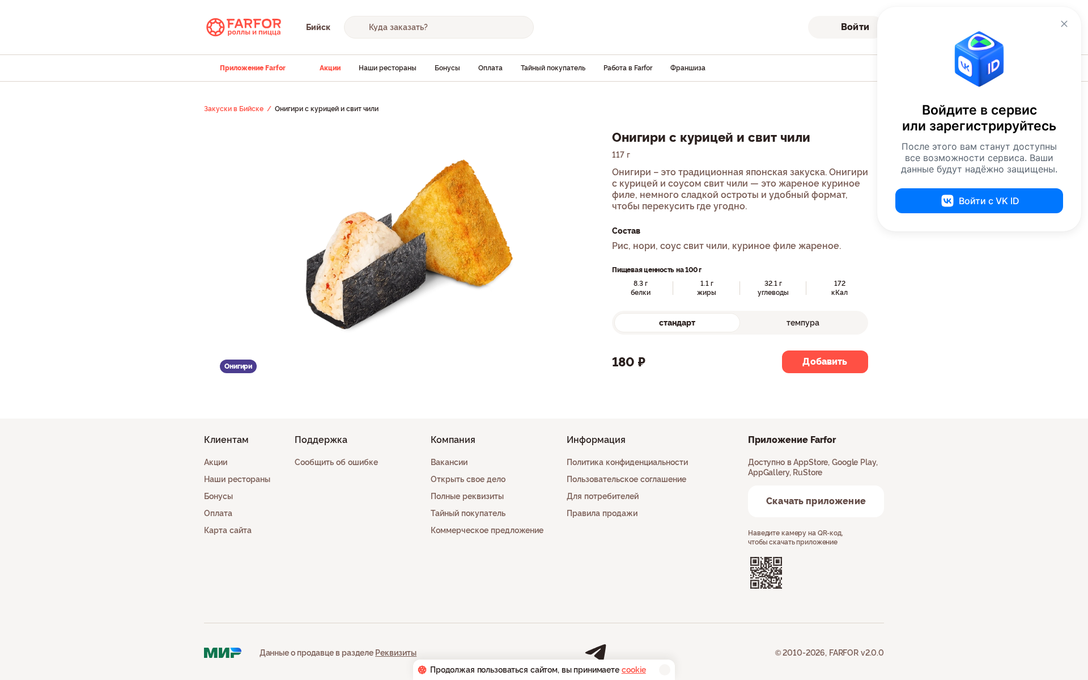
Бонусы (447, 68)
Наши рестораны (387, 68)
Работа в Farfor (628, 68)
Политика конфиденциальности (627, 462)
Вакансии (449, 462)
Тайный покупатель (553, 68)
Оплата (490, 68)
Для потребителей (603, 496)
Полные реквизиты (467, 496)
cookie (634, 669)
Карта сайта (228, 530)
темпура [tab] (803, 322)
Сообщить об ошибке (336, 462)
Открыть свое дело (468, 479)
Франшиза (688, 68)
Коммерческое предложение (487, 530)
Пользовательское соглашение (626, 479)
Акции (330, 68)
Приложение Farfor (253, 68)
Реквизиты (395, 652)
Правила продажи (602, 513)
